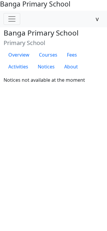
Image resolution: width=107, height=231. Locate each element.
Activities (18, 66)
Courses (48, 55)
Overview (18, 55)
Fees (72, 55)
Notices (46, 66)
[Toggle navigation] (12, 19)
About (71, 66)
